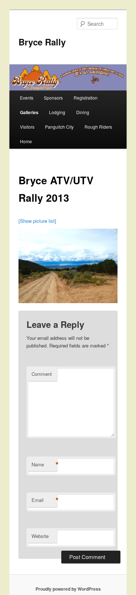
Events (26, 98)
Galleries (29, 112)
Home (26, 141)
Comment (42, 373)
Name (44, 464)
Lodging (57, 112)
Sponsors (53, 98)
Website (40, 535)
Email (44, 500)
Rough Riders (98, 127)
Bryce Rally (42, 42)
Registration (86, 98)
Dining (82, 112)
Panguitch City (59, 127)
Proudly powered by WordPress (68, 589)
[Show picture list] (37, 220)
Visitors (27, 127)
